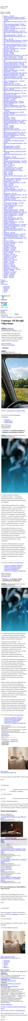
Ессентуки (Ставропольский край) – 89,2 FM (15, 72)
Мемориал (6, 967)
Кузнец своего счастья (6, 869)
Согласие (9, 789)
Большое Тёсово (8, 421)
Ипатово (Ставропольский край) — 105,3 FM (15, 87)
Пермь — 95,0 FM (8, 173)
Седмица (7, 858)
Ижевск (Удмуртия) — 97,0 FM (11, 83)
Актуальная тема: (18, 562)
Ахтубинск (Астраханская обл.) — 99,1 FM (15, 28)
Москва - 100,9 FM (5, 13)
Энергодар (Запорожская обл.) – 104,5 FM (14, 236)
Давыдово (6, 419)
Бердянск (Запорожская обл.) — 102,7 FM (14, 31)
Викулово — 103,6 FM (9, 254)
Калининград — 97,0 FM (10, 94)
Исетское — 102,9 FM (9, 262)
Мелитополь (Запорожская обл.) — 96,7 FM (15, 132)
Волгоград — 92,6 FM (9, 49)
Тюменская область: (9, 244)
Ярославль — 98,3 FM (9, 243)
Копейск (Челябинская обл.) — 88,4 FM (14, 112)
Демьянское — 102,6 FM (10, 257)
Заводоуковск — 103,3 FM (10, 259)
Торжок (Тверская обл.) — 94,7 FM (12, 217)
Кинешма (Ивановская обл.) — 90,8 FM (14, 102)
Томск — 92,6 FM (8, 216)
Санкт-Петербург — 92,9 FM (11, 186)
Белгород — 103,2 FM (9, 29)
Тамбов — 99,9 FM (8, 207)
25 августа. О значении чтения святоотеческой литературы (12, 568)
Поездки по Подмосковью (8, 345)
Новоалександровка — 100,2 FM (12, 269)
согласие (9, 798)
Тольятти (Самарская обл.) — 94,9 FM (13, 215)
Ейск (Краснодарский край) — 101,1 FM (14, 70)
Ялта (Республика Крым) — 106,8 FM (13, 242)
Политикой (5, 791)
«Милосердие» (23, 971)
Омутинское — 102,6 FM (10, 272)
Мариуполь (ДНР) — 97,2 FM (11, 128)
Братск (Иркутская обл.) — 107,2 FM (13, 35)
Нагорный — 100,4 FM (9, 266)
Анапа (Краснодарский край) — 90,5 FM (14, 24)
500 (2, 735)
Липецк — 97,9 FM (8, 125)
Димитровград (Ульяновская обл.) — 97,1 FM (15, 67)
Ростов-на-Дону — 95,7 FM (11, 181)
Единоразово (14, 739)
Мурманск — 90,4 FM (9, 136)
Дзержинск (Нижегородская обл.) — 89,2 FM (15, 66)
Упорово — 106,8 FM (9, 274)
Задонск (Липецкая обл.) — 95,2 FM (13, 77)
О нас (5, 292)
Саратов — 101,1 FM (9, 188)
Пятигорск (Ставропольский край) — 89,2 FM (15, 178)
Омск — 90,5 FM (8, 163)
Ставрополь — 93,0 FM (10, 198)
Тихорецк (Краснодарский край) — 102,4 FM (15, 212)
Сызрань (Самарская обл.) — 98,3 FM (13, 205)
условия (12, 741)
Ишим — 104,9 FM (8, 263)
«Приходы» (3, 972)
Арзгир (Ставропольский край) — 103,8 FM (15, 25)
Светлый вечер (9, 847)
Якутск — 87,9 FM (8, 240)
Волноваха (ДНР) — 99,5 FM (11, 51)
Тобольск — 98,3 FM (9, 270)
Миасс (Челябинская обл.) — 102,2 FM (13, 133)
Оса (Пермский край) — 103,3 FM (12, 169)
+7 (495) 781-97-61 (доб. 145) (17, 978)
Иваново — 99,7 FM (9, 82)
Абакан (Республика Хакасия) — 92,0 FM (14, 17)
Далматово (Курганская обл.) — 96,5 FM (14, 64)
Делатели (7, 875)
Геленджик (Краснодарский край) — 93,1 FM (15, 62)
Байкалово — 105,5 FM (9, 249)
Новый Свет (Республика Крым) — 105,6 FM (15, 162)
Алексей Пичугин (11, 410)
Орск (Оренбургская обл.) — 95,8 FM (13, 167)
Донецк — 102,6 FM (9, 68)
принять (3, 1019)
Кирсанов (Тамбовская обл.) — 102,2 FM (14, 105)
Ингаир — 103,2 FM (9, 261)
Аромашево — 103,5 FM (10, 247)
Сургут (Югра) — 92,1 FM (10, 204)
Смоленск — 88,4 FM (9, 196)
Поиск (16, 314)
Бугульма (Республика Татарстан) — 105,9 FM (15, 40)
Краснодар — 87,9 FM (9, 117)
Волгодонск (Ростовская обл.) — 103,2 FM (14, 48)
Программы (7, 286)
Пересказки (8, 867)
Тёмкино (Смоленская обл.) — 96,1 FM (14, 209)
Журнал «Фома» (5, 971)
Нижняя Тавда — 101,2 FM (10, 267)
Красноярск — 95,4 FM (9, 119)
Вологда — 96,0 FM (9, 52)
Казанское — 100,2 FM (9, 265)
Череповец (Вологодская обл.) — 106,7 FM (14, 234)
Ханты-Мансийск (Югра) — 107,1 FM (13, 228)
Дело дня (3, 280)
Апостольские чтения (10, 838)
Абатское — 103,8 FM (9, 246)
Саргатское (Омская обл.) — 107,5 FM (13, 189)
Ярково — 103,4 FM (9, 277)
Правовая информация (6, 1004)
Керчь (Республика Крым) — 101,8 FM (13, 101)
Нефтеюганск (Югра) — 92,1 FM (12, 146)
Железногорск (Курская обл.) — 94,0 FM (14, 74)
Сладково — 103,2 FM (9, 273)
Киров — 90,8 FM (8, 104)
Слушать (3, 815)
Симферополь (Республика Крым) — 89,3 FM (15, 194)
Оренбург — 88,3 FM (9, 165)
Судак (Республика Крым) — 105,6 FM (13, 202)
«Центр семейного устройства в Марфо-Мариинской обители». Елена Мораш (11, 878)
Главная (3, 317)
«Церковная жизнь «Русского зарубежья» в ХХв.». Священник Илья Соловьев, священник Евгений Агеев (13, 850)
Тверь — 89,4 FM (8, 208)
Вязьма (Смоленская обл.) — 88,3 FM (13, 56)
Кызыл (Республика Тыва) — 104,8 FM (14, 121)
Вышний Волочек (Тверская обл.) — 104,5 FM (15, 55)
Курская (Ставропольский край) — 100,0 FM (15, 120)
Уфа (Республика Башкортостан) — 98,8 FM (15, 224)
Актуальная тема (17, 317)
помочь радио (4, 281)
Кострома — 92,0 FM (9, 113)
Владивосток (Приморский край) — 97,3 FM (15, 44)
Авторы (6, 289)
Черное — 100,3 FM (9, 276)
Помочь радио (5, 742)
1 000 (4, 735)
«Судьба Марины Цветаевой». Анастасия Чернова (13, 817)
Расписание (7, 288)
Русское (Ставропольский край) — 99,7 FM (15, 182)
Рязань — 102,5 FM (8, 184)
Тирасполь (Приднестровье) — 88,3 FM (14, 211)
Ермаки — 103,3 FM (9, 258)
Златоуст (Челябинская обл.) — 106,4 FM (14, 81)
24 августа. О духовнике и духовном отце (15, 570)
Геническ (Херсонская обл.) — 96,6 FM (14, 63)
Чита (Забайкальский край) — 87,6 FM (13, 235)
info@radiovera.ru (5, 978)
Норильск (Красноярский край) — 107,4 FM (15, 161)
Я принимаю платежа (10, 741)
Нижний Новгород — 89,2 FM (11, 147)
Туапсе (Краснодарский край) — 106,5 (13, 219)
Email (2, 779)
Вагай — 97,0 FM (8, 253)
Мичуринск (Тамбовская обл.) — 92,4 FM (14, 135)
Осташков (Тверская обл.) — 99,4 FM (13, 170)
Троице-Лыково (8, 422)
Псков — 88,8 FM (8, 174)
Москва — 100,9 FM (9, 16)
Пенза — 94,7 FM (8, 171)
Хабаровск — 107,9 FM (10, 227)
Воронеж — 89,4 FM (9, 54)
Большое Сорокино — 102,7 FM (12, 251)
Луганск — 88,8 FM (9, 127)
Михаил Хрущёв (20, 410)
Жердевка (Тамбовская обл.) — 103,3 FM (14, 75)
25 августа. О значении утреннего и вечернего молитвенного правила (13, 566)
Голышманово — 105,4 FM (10, 255)
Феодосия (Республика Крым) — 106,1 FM (14, 226)
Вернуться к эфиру (5, 12)
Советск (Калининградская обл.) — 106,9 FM (15, 197)
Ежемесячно (6, 739)
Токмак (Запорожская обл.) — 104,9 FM (14, 213)
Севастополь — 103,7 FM (10, 193)
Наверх (3, 956)
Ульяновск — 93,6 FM (9, 223)
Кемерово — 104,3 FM (9, 100)
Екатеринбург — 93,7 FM (10, 71)
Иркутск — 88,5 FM (9, 89)
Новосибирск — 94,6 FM (10, 156)
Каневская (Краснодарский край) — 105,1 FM (15, 96)
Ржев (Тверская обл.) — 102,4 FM (12, 179)
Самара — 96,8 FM (8, 185)
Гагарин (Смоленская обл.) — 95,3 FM (13, 58)
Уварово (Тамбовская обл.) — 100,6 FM (14, 221)
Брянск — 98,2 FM (8, 39)
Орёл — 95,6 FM (8, 166)
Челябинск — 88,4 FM (9, 232)
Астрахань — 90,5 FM (9, 26)
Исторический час (10, 815)
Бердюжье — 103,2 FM (9, 250)
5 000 (7, 735)
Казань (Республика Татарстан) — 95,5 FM (14, 93)
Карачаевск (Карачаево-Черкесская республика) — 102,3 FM (12, 98)
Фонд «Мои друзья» (14, 971)
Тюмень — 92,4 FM (9, 220)
